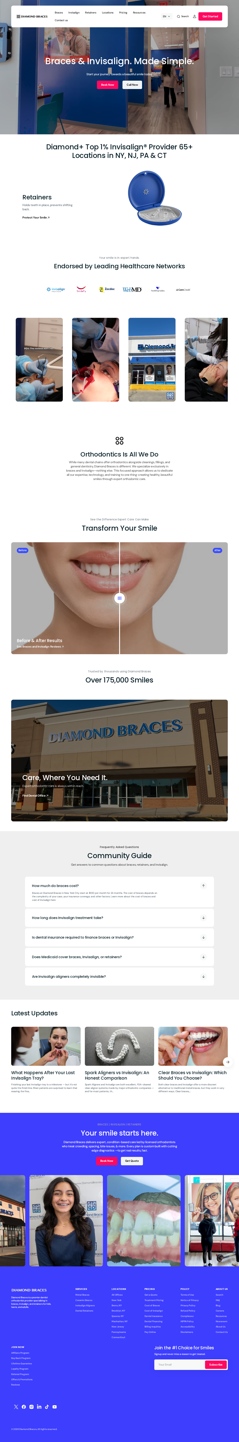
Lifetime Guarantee (21, 1363)
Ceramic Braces (83, 1300)
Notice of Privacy (190, 1300)
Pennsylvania (119, 1332)
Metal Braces (82, 1294)
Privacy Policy (188, 1305)
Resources (221, 1316)
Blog (218, 1305)
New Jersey (118, 1326)
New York (117, 1300)
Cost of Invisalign (154, 1310)
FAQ (218, 1300)
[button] (183, 16)
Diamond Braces (28, 1429)
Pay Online (150, 1332)
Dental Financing (153, 1321)
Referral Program (20, 1374)
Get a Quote (151, 1294)
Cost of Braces (152, 1305)
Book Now (107, 85)
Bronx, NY (117, 1305)
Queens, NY (118, 1316)
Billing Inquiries (153, 1326)
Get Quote (132, 1161)
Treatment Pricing (154, 1300)
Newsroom (221, 1321)
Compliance (187, 1316)
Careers (220, 1310)
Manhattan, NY (120, 1321)
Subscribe (216, 1364)
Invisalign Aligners (85, 1305)
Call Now (132, 85)
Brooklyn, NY (118, 1310)
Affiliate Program (20, 1352)
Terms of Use (187, 1294)
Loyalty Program (19, 1368)
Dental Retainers (84, 1310)
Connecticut (118, 1337)
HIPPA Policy (187, 1321)
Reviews (15, 1384)
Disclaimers (187, 1332)
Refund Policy (188, 1310)
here (53, 900)
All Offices (117, 1294)
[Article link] (46, 1062)
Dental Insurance (154, 1316)
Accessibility (188, 1326)
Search (219, 1294)
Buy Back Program (20, 1358)
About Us (221, 1326)
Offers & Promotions (22, 1379)
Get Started (210, 16)
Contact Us (222, 1332)
